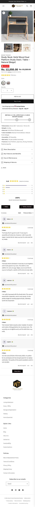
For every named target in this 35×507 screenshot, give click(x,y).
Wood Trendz (11, 498)
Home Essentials (7, 417)
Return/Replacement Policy (11, 458)
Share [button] (4, 168)
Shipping (9, 72)
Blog (4, 432)
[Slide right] (33, 48)
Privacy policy (9, 500)
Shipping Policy (7, 469)
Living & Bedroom (8, 402)
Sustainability (7, 443)
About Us (5, 436)
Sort (19, 213)
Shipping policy (26, 500)
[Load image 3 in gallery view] (26, 48)
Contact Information (9, 473)
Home (5, 428)
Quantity (3, 87)
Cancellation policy (23, 503)
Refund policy (27, 498)
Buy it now (17, 101)
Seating (5, 414)
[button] (3, 6)
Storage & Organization (9, 410)
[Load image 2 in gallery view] (17, 48)
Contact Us (6, 439)
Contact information (13, 503)
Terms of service (17, 500)
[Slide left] (2, 48)
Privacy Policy (7, 465)
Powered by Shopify (18, 498)
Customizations (7, 447)
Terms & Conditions (8, 461)
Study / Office (7, 406)
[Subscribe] (27, 484)
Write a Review (28, 207)
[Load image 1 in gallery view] (8, 48)
